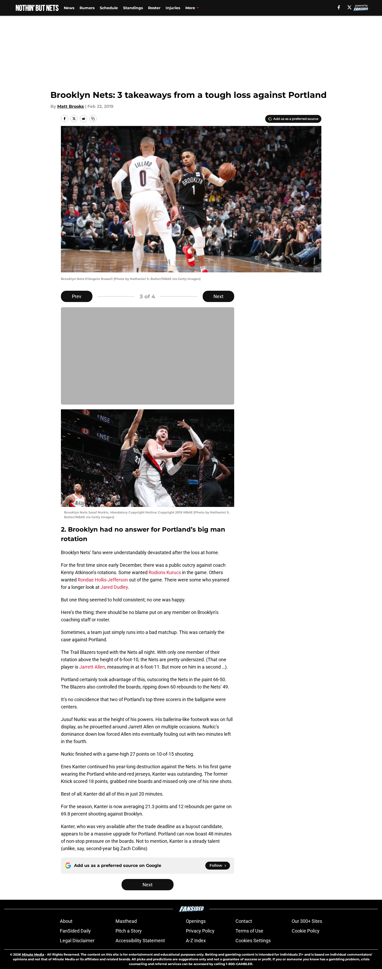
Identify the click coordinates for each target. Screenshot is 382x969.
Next (218, 296)
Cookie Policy (306, 931)
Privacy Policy (200, 931)
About (66, 921)
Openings (196, 921)
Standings (133, 8)
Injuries (173, 8)
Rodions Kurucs (165, 572)
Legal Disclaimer (77, 940)
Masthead (126, 921)
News (69, 8)
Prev (76, 296)
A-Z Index (196, 940)
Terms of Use (249, 931)
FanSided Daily (75, 931)
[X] (349, 7)
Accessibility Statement (140, 940)
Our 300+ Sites (307, 921)
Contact (244, 921)
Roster (154, 8)
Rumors (87, 8)
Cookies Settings (253, 940)
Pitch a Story (129, 931)
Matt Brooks (70, 106)
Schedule (109, 8)
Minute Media (33, 954)
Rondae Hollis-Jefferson (103, 580)
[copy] (93, 118)
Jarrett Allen (91, 667)
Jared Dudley (114, 587)
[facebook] (339, 7)
